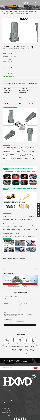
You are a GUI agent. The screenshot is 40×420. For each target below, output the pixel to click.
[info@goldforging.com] (38, 212)
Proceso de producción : (5, 68)
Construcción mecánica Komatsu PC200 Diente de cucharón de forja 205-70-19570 (26, 348)
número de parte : (5, 57)
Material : (4, 61)
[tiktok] (25, 419)
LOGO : (4, 65)
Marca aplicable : (5, 63)
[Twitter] (18, 419)
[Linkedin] (16, 419)
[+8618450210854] (38, 204)
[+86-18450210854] (38, 210)
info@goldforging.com (7, 412)
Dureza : (4, 59)
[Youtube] (20, 419)
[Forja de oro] (38, 207)
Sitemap (25, 415)
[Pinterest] (23, 419)
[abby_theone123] (38, 215)
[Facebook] (14, 419)
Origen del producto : (4, 54)
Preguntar (9, 73)
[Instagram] (21, 419)
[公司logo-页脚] (20, 379)
